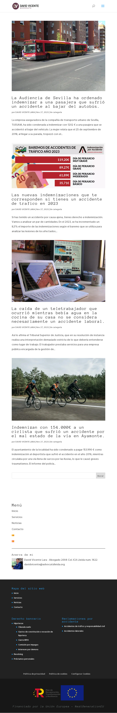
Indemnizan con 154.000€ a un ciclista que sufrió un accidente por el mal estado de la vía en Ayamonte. (58, 431)
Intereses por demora (28, 649)
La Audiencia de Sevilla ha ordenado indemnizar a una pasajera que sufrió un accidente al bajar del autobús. (58, 102)
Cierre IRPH (23, 640)
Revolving (18, 654)
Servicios (17, 517)
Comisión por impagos (28, 644)
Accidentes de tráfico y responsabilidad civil (84, 626)
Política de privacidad (34, 674)
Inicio (15, 511)
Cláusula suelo (24, 627)
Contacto (17, 529)
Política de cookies (58, 674)
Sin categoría (56, 112)
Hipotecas (18, 623)
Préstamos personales (24, 659)
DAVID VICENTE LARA (25, 112)
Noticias (16, 523)
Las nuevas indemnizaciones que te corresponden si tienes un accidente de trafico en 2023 (57, 199)
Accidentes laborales (73, 631)
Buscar (101, 476)
